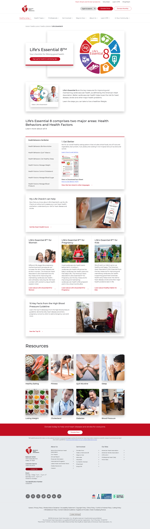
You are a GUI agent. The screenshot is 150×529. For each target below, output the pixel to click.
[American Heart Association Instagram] (33, 496)
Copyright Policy (81, 508)
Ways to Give (80, 455)
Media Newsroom (56, 466)
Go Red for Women (82, 462)
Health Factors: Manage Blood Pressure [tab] (38, 185)
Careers (53, 468)
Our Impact (54, 454)
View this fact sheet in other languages (76, 185)
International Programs (57, 461)
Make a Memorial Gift (82, 452)
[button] (105, 8)
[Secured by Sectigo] (118, 496)
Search (95, 8)
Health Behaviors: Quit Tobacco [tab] (39, 152)
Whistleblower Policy (51, 510)
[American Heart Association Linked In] (54, 496)
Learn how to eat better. (70, 152)
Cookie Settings (75, 514)
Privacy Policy (38, 508)
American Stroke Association (110, 452)
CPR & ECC (105, 455)
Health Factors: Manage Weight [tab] (39, 165)
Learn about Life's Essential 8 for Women (40, 289)
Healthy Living (35, 26)
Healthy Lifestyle (45, 26)
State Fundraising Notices (98, 510)
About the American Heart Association (59, 451)
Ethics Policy (91, 508)
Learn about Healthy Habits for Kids (106, 289)
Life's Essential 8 (57, 26)
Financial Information (57, 459)
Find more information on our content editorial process (81, 439)
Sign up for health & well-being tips (45, 59)
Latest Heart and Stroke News (60, 463)
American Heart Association (110, 450)
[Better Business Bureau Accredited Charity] (99, 496)
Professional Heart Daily (109, 457)
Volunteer (79, 459)
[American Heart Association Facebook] (28, 496)
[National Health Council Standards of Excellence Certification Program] (94, 496)
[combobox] (86, 8)
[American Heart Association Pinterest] (59, 496)
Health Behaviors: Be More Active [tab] (39, 146)
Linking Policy (117, 508)
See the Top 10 (34, 331)
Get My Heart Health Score (39, 227)
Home (27, 26)
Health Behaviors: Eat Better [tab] (38, 140)
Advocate (79, 457)
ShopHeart (79, 464)
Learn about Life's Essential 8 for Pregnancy (73, 289)
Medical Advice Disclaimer (52, 508)
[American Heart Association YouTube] (49, 496)
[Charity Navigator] (106, 496)
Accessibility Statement (68, 508)
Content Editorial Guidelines (66, 510)
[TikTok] (43, 496)
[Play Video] (44, 93)
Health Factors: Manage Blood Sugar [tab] (41, 177)
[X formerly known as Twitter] (38, 496)
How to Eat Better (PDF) (70, 181)
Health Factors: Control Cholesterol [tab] (40, 171)
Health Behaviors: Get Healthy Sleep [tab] (41, 159)
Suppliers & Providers (82, 510)
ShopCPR (79, 466)
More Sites (105, 459)
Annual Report (55, 456)
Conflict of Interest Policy (104, 508)
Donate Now (75, 432)
